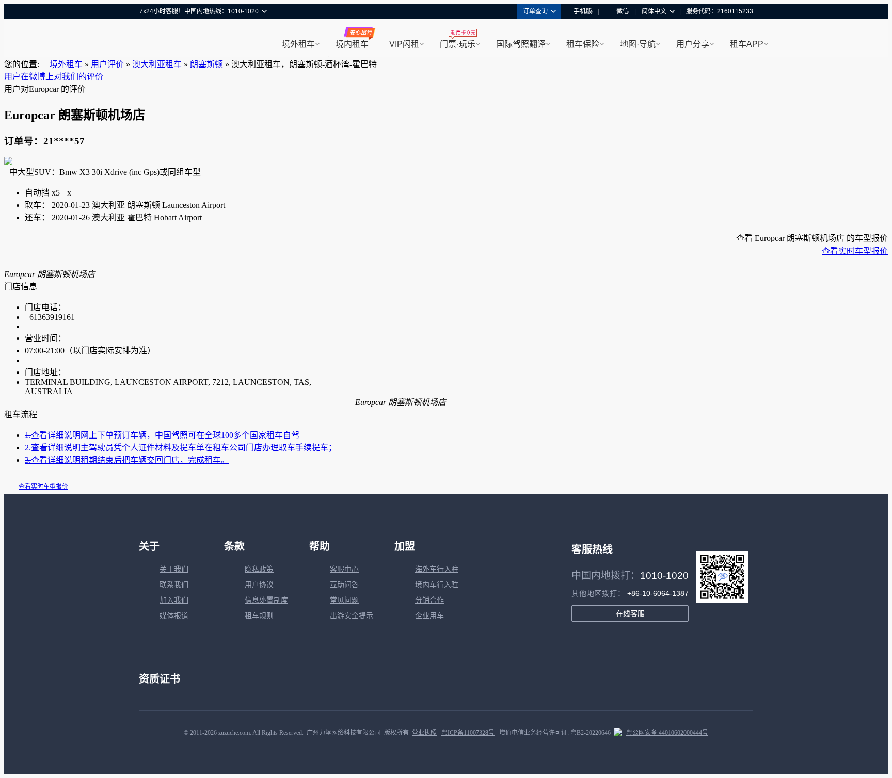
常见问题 (344, 600)
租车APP (746, 44)
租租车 (152, 38)
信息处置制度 (266, 600)
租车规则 (259, 616)
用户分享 (692, 44)
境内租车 (352, 44)
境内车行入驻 (436, 585)
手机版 (583, 11)
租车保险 (582, 44)
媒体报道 (174, 616)
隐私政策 (259, 569)
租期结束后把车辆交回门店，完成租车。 (127, 460)
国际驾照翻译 (521, 44)
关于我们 (174, 569)
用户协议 (259, 585)
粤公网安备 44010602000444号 (667, 732)
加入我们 (174, 600)
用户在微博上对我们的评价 (53, 76)
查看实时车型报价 (855, 251)
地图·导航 (638, 44)
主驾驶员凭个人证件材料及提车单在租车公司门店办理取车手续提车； (181, 447)
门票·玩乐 (457, 44)
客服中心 (344, 569)
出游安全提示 (351, 616)
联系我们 (174, 585)
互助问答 (344, 585)
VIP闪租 (404, 44)
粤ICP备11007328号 (468, 732)
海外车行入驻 (436, 569)
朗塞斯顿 (206, 64)
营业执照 (424, 732)
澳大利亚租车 (157, 64)
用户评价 (107, 64)
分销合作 (429, 600)
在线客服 (630, 613)
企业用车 (429, 616)
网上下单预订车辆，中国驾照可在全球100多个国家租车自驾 (162, 435)
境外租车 (298, 44)
